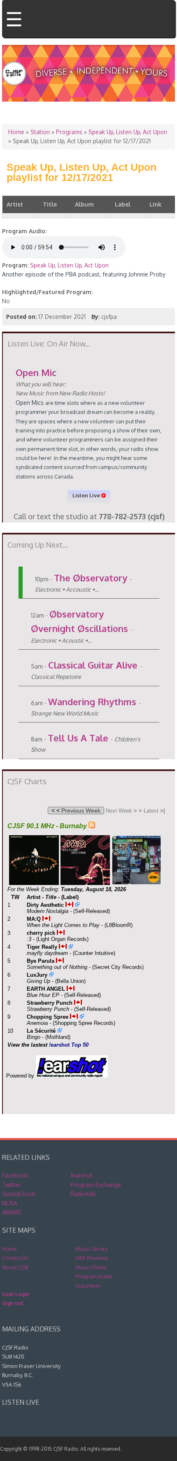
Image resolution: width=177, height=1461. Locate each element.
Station (40, 131)
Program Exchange (95, 1184)
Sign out (12, 1303)
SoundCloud (18, 1193)
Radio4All (83, 1193)
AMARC (12, 1212)
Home (16, 131)
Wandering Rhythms (92, 701)
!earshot (81, 1175)
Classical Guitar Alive (92, 665)
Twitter (11, 1184)
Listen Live (86, 495)
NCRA (9, 1203)
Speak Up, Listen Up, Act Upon (127, 131)
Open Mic (36, 372)
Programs (69, 131)
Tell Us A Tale (78, 737)
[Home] (88, 87)
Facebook (15, 1175)
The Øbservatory (90, 577)
